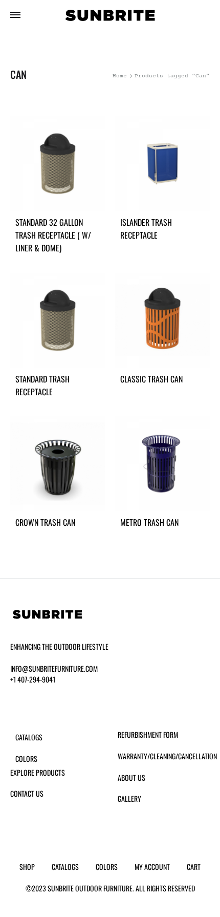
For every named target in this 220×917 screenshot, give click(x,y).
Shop (27, 866)
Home (120, 76)
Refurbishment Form (148, 734)
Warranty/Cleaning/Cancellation (167, 756)
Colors (26, 758)
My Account (152, 866)
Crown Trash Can (45, 522)
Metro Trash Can (149, 522)
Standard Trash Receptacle (42, 385)
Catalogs (28, 737)
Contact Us (26, 793)
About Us (131, 777)
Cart (194, 866)
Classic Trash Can (151, 379)
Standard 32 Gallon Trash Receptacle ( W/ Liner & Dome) (53, 235)
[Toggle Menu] (15, 16)
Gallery (129, 798)
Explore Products (37, 772)
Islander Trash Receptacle (146, 228)
